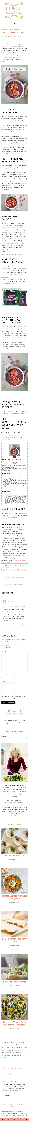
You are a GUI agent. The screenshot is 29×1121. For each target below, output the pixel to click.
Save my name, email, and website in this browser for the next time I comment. (13, 698)
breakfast (12, 565)
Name (3, 675)
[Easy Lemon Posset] (14, 853)
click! (12, 283)
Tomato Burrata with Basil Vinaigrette (14, 897)
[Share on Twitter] (14, 1119)
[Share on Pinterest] (9, 1119)
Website (3, 688)
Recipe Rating (5, 645)
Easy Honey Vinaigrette (14, 981)
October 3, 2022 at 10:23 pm (17, 606)
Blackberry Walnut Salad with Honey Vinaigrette (14, 1023)
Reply (23, 624)
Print (14, 457)
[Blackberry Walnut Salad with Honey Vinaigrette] (14, 1019)
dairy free (18, 565)
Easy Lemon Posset (14, 855)
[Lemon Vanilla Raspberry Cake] (14, 936)
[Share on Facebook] (3, 1119)
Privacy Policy (7, 1074)
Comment (4, 651)
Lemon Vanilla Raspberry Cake (14, 940)
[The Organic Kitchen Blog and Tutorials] (14, 20)
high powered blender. (12, 437)
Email (3, 681)
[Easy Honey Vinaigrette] (14, 979)
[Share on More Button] (26, 1119)
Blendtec (6, 439)
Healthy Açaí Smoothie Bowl (18, 570)
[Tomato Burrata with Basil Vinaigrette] (14, 893)
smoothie (7, 567)
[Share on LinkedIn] (20, 1119)
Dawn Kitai (11, 601)
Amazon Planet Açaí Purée (12, 435)
